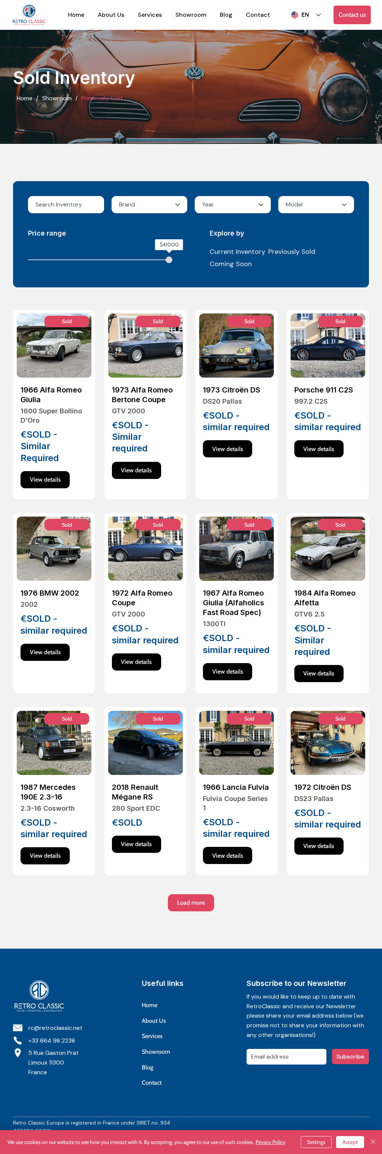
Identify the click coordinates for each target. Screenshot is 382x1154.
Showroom (156, 1051)
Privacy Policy (270, 1142)
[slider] (169, 259)
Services (152, 1036)
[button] (66, 321)
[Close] (373, 1142)
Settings (316, 1142)
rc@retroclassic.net (55, 1028)
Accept (350, 1142)
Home (149, 1005)
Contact (152, 1082)
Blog (147, 1067)
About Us (154, 1020)
